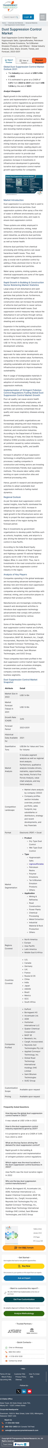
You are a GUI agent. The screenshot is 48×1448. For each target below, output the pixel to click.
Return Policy (7, 1377)
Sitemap (18, 1380)
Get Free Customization (24, 1299)
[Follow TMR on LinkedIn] (24, 1390)
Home (4, 23)
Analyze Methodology (24, 1313)
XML (31, 1377)
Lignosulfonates (36, 864)
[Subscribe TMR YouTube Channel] (29, 1390)
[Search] (17, 16)
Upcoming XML (6, 1380)
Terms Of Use (5, 1374)
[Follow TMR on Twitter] (18, 1390)
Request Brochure (39, 61)
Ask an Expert (24, 1278)
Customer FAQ (19, 1374)
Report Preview (9, 61)
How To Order (34, 1374)
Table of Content (24, 61)
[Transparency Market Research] (10, 6)
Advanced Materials (31, 23)
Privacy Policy (20, 1377)
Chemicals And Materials (15, 23)
